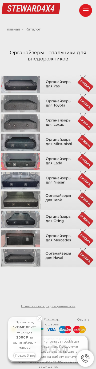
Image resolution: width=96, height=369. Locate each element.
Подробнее (25, 355)
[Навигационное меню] (86, 10)
